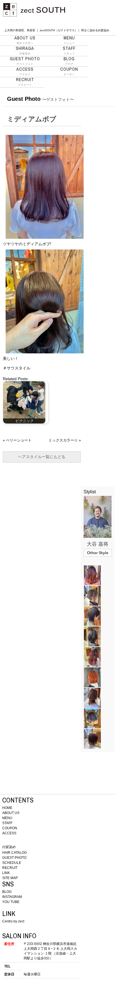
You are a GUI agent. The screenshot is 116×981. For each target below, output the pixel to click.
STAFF (7, 823)
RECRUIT (9, 868)
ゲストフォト (25, 60)
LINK (6, 873)
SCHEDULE (11, 863)
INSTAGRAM (12, 897)
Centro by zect (13, 921)
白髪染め (25, 50)
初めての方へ (24, 39)
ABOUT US (10, 813)
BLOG (7, 892)
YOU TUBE (10, 902)
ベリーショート (19, 440)
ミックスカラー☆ (63, 440)
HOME (7, 808)
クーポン (69, 71)
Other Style (97, 552)
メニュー (69, 39)
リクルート (25, 81)
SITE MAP (10, 878)
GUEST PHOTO (14, 858)
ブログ (69, 60)
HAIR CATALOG (14, 853)
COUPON (9, 828)
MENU (7, 818)
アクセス (25, 71)
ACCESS (9, 833)
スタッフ (69, 50)
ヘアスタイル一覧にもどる (41, 456)
